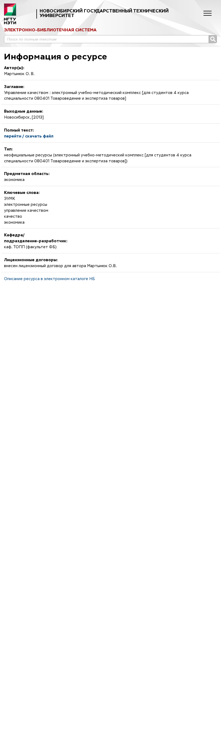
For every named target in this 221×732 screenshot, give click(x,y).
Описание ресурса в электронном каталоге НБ (49, 279)
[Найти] (213, 39)
